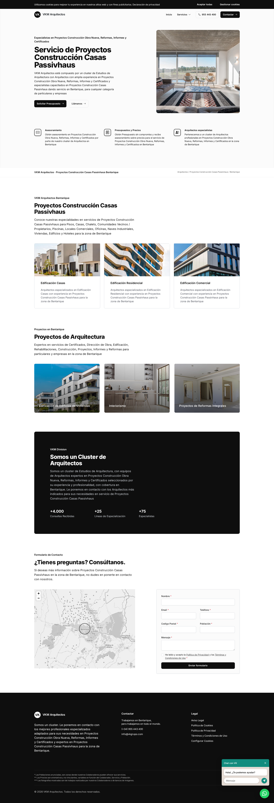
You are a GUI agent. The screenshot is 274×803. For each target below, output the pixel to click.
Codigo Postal (169, 623)
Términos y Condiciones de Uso (209, 735)
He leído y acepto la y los (195, 656)
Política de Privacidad (197, 654)
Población (206, 623)
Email (165, 610)
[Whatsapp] (264, 793)
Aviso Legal (197, 720)
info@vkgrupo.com (132, 734)
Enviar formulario (198, 665)
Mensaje (166, 637)
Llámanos (77, 103)
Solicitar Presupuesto (48, 103)
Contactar (228, 14)
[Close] (265, 763)
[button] (84, 628)
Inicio (169, 14)
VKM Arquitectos (53, 14)
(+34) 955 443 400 (132, 729)
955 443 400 (209, 14)
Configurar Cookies (202, 740)
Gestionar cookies (230, 4)
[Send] (264, 780)
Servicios (182, 14)
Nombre (166, 596)
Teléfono (205, 610)
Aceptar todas (204, 4)
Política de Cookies (202, 725)
